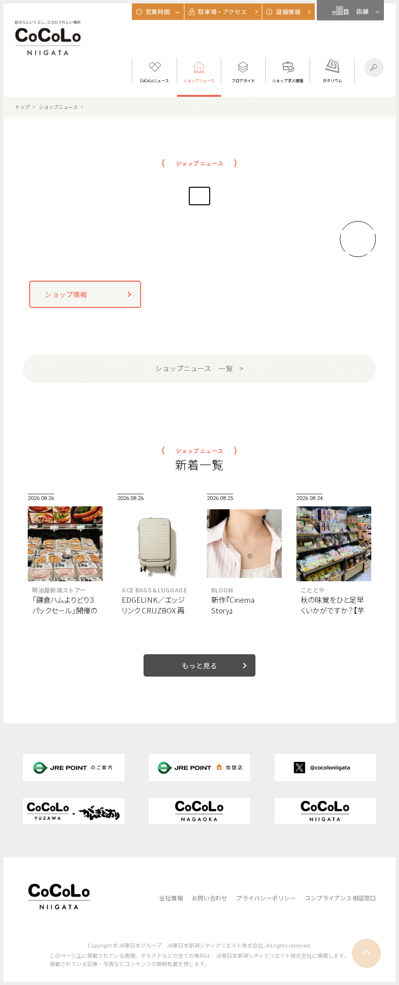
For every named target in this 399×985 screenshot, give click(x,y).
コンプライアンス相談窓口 (340, 898)
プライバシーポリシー (265, 898)
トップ (22, 106)
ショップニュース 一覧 (194, 368)
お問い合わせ (209, 898)
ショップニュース (58, 106)
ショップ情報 (66, 294)
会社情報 (171, 898)
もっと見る (200, 665)
